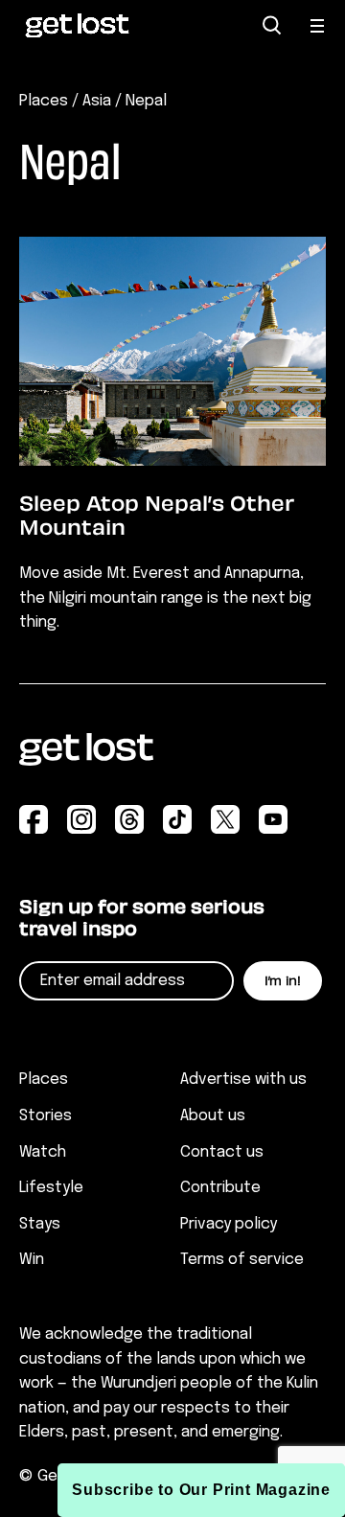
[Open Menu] (318, 26)
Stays (39, 1224)
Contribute (220, 1188)
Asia (96, 101)
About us (212, 1116)
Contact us (222, 1152)
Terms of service (242, 1260)
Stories (45, 1116)
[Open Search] (272, 25)
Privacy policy (228, 1224)
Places (43, 101)
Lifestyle (51, 1188)
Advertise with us (243, 1079)
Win (31, 1260)
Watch (42, 1152)
